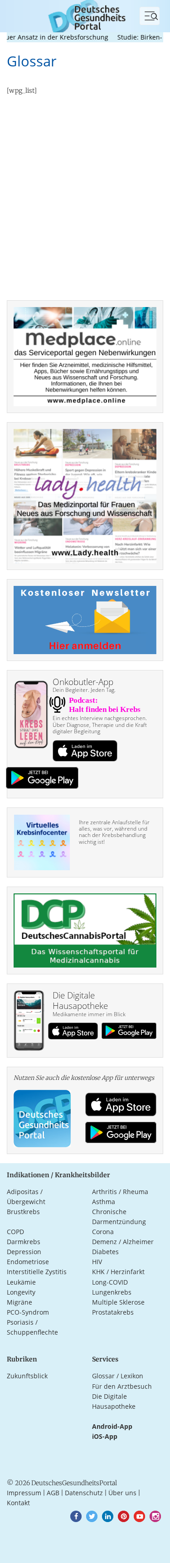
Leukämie (21, 1282)
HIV (97, 1261)
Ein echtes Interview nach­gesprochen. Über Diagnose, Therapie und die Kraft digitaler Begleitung (100, 724)
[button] (76, 1516)
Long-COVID (110, 1282)
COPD (15, 1231)
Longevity (21, 1292)
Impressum (24, 1492)
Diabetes (105, 1251)
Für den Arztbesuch (122, 1386)
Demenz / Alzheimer (123, 1241)
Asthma (103, 1201)
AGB (53, 1492)
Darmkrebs (23, 1241)
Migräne (19, 1302)
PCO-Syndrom (28, 1312)
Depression (24, 1251)
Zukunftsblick (27, 1375)
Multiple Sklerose (118, 1302)
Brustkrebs (23, 1211)
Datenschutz (84, 1492)
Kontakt (18, 1502)
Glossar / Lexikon (117, 1375)
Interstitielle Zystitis (37, 1271)
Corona (103, 1231)
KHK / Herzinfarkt (118, 1271)
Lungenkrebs (111, 1292)
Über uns (122, 1492)
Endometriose (28, 1261)
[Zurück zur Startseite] (85, 15)
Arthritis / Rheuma (120, 1191)
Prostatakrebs (113, 1312)
